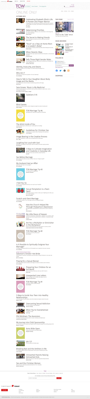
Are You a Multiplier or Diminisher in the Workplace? (40, 223)
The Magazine (42, 6)
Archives (65, 11)
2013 (69, 11)
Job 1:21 (29, 341)
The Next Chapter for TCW (69, 44)
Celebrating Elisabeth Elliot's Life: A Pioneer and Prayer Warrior (39, 20)
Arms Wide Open (33, 328)
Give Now (28, 1)
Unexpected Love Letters (36, 275)
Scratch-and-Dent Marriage (27, 198)
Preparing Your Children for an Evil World (38, 268)
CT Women (59, 61)
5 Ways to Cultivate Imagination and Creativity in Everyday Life (39, 149)
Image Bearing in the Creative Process (31, 136)
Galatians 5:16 (31, 94)
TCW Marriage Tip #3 (34, 169)
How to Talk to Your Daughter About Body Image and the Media (33, 80)
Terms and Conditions (49, 373)
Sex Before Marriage (24, 157)
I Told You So (21, 182)
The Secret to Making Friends (38, 37)
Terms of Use (56, 390)
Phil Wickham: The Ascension (28, 316)
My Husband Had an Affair (27, 163)
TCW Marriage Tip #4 (34, 110)
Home (62, 11)
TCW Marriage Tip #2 (34, 231)
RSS (54, 373)
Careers (37, 389)
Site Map (44, 373)
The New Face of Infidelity (69, 47)
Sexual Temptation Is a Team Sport (37, 190)
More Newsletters (59, 67)
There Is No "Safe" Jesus (64, 34)
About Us (16, 1)
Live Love (57, 33)
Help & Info (61, 373)
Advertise (55, 391)
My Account (73, 391)
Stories (20, 391)
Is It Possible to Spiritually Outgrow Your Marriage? (32, 245)
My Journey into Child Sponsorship (30, 322)
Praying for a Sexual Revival (27, 261)
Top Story (59, 19)
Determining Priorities (35, 30)
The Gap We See (21, 390)
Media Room (38, 390)
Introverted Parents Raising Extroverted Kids (37, 355)
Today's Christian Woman (31, 373)
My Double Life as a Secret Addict (69, 50)
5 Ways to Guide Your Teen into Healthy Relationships (32, 296)
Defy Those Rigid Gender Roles (38, 59)
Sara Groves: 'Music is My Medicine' (30, 87)
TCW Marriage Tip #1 (34, 281)
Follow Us (37, 391)
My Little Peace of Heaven (36, 214)
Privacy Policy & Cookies (57, 389)
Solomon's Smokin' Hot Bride (28, 253)
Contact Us (57, 373)
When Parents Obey (34, 52)
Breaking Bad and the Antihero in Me (31, 348)
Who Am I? (20, 73)
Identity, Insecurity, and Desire (28, 66)
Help (72, 389)
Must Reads (35, 6)
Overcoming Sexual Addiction (38, 303)
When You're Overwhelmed (37, 310)
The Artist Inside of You (25, 124)
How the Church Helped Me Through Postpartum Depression (39, 205)
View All (66, 52)
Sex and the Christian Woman (28, 363)
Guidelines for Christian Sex (37, 130)
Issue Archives (60, 41)
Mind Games (21, 104)
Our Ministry (20, 389)
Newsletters (22, 1)
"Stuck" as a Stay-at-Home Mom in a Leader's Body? (39, 44)
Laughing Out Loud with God (28, 142)
